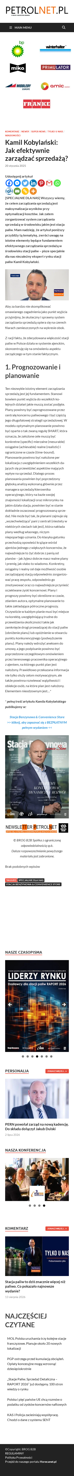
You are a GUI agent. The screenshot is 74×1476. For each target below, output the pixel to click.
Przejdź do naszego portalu (31, 1461)
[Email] (17, 191)
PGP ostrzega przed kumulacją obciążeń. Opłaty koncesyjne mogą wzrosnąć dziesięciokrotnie (35, 1364)
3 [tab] (32, 1056)
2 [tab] (28, 1056)
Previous (10, 1005)
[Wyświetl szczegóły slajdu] (37, 1006)
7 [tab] (51, 1056)
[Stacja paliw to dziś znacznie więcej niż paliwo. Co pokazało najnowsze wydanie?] (37, 1256)
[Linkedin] (33, 183)
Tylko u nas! (55, 131)
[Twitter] (25, 183)
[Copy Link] (25, 191)
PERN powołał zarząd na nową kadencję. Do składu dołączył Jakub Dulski (37, 1126)
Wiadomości (12, 135)
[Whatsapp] (57, 183)
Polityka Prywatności (18, 1457)
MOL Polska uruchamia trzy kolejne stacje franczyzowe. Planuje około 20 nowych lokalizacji (36, 1343)
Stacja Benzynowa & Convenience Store (33, 884)
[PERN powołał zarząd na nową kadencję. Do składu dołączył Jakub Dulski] (37, 1098)
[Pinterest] (41, 183)
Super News (38, 131)
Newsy (25, 131)
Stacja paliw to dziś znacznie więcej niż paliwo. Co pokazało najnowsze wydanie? (35, 1286)
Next (64, 1005)
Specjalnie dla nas (30, 880)
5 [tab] (42, 1056)
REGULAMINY (14, 1453)
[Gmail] (49, 183)
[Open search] (64, 27)
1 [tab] (23, 1056)
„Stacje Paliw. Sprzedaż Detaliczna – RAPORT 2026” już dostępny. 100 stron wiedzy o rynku (35, 1384)
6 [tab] (46, 1056)
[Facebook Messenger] (17, 183)
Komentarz (12, 131)
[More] (33, 191)
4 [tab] (37, 1056)
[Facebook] (9, 183)
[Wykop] (9, 191)
